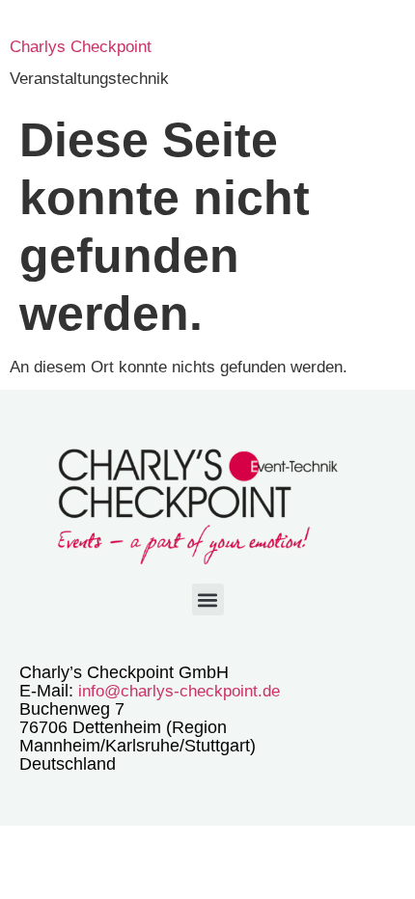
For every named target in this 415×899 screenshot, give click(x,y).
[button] (208, 599)
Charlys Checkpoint (81, 47)
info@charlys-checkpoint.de (176, 691)
